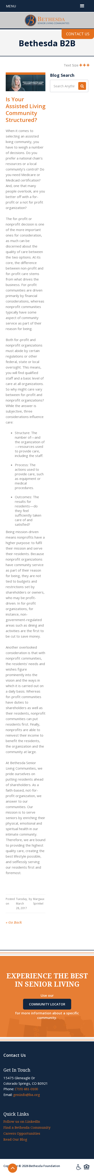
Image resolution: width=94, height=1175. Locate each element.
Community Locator (47, 1004)
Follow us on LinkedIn (21, 1122)
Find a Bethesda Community (26, 1127)
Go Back (14, 922)
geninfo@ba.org (26, 1095)
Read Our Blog (15, 1139)
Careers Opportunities (21, 1133)
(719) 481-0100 (26, 1089)
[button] (82, 6)
